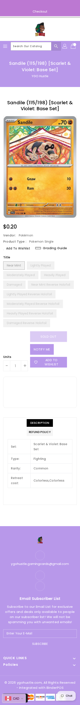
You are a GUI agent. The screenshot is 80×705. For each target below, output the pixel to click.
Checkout (40, 11)
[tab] (40, 423)
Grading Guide (55, 248)
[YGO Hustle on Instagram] (44, 5)
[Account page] (65, 46)
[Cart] (73, 46)
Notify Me (42, 349)
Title (6, 257)
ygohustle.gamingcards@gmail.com (40, 564)
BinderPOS (55, 687)
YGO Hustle (40, 76)
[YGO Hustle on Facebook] (36, 5)
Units (7, 356)
